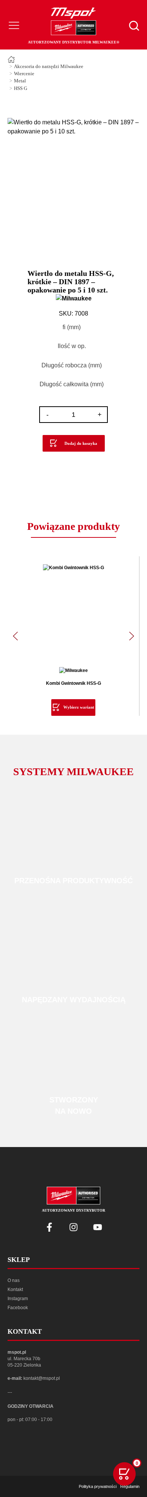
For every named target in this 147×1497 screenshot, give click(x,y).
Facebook (18, 1307)
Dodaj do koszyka (80, 443)
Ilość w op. (72, 346)
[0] (124, 1474)
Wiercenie (24, 73)
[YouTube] (97, 1227)
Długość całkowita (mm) (72, 384)
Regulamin (129, 1486)
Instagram (18, 1298)
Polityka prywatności (97, 1486)
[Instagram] (73, 1227)
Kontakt (15, 1289)
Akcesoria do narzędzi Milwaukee (48, 66)
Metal (20, 81)
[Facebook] (49, 1227)
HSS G (20, 88)
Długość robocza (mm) (71, 365)
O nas (14, 1280)
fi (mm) (72, 327)
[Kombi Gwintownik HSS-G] (73, 611)
